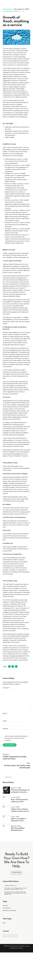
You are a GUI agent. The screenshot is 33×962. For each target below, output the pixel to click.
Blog (4, 923)
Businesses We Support (9, 910)
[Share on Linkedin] (16, 666)
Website (5, 729)
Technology (7, 9)
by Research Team (11, 11)
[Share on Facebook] (9, 666)
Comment (6, 688)
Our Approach (7, 908)
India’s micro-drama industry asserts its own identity (20, 811)
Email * (5, 721)
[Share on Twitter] (12, 666)
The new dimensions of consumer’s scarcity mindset (20, 792)
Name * (5, 713)
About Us (5, 905)
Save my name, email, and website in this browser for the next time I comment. (16, 738)
